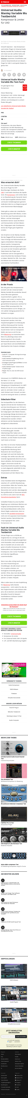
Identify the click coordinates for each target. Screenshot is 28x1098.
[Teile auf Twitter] (19, 74)
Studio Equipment (5, 1061)
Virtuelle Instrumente (14, 698)
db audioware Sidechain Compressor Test (13, 804)
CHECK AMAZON (14, 149)
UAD (2, 192)
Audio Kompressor (14, 685)
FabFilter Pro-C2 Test (7, 823)
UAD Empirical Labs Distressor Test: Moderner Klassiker (9, 903)
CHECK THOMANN (14, 142)
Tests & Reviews (4, 1080)
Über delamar (18, 1054)
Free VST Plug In (14, 707)
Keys (2, 1056)
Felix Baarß (8, 70)
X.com (17, 1087)
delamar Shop (18, 1061)
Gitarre (2, 1054)
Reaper (4, 371)
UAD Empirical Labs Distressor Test (11, 843)
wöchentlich (17, 1041)
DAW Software (14, 689)
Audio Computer (14, 720)
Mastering (8, 334)
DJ (1, 1068)
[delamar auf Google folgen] (9, 74)
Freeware (14, 693)
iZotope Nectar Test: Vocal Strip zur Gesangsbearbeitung (11, 930)
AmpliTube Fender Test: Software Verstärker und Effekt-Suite (10, 894)
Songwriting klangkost (5, 1082)
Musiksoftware (15, 5)
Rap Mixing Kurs (4, 1084)
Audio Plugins (23, 5)
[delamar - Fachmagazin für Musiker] (5, 2)
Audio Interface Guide (8, 366)
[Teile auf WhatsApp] (4, 74)
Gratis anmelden (21, 1036)
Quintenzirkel (4, 1075)
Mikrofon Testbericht (14, 712)
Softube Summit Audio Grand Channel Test (12, 758)
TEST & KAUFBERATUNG (6, 5)
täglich (10, 1041)
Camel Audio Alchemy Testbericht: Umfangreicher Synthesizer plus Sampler (10, 913)
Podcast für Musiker (5, 1089)
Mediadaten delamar (19, 1063)
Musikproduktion (4, 1059)
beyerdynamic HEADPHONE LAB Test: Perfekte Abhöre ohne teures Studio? (10, 884)
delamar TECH (19, 1075)
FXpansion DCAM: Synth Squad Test (11, 922)
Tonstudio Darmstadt (5, 1087)
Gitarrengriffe (4, 1077)
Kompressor (11, 195)
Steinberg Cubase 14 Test (14, 716)
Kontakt (16, 1056)
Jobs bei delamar (18, 1068)
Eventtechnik (4, 1063)
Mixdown (4, 58)
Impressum (17, 1059)
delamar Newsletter (19, 1066)
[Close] (26, 1095)
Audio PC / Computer (8, 354)
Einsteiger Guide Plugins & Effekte (12, 362)
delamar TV (18, 1080)
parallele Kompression (16, 514)
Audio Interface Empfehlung (10, 358)
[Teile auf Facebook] (14, 74)
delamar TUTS (19, 1077)
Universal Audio (16, 634)
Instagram (18, 1082)
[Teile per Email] (24, 74)
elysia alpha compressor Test (10, 864)
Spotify (17, 1089)
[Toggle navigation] (25, 2)
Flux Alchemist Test (7, 779)
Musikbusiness (4, 1066)
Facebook (18, 1084)
